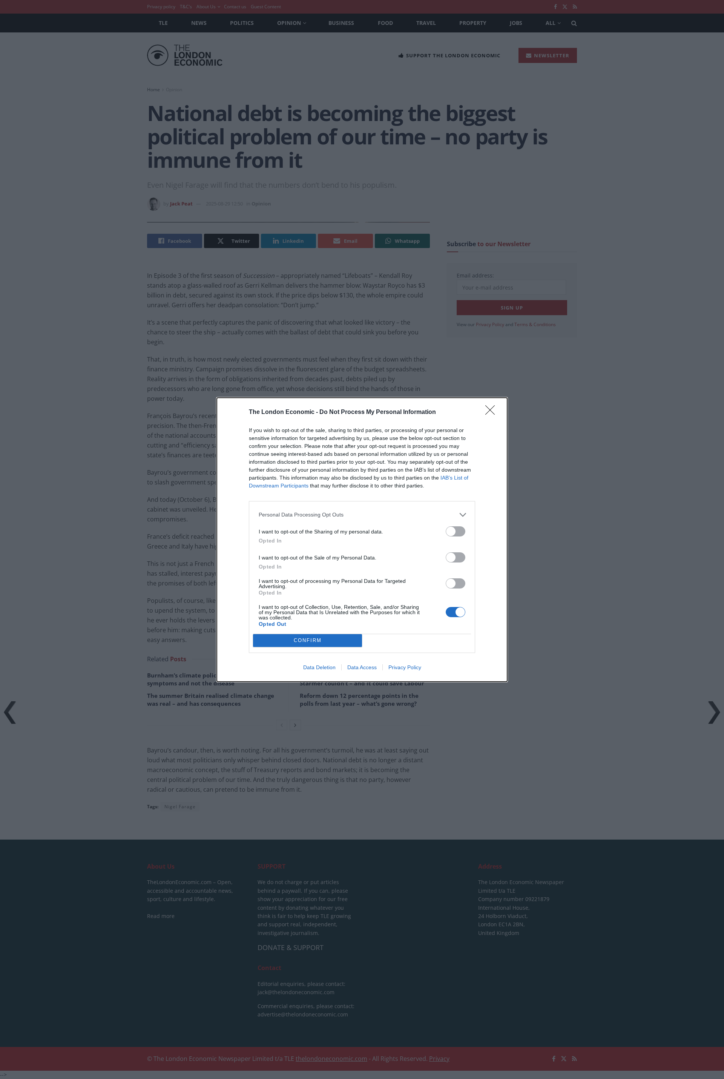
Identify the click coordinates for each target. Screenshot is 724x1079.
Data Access (362, 667)
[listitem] (362, 515)
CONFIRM (308, 640)
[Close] (492, 412)
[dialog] (362, 540)
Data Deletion (319, 667)
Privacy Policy (404, 667)
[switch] (455, 531)
